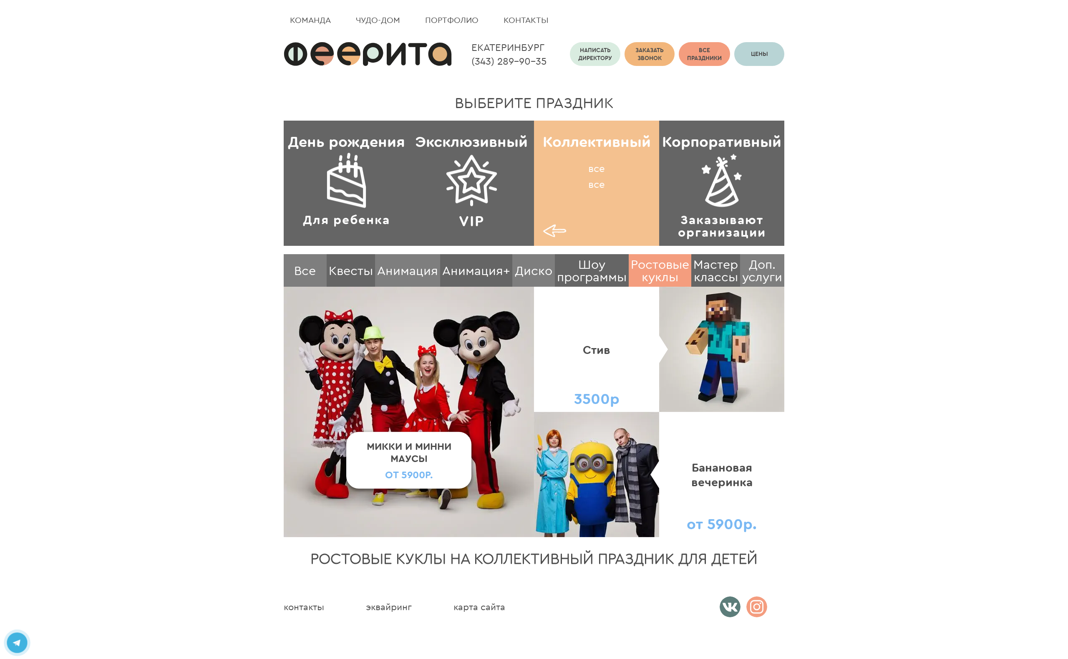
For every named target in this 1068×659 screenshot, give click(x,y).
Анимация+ (476, 270)
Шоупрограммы (592, 270)
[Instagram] (756, 606)
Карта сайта (479, 607)
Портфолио (452, 20)
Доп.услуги (762, 270)
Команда (310, 20)
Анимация (407, 270)
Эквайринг (389, 607)
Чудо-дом (378, 20)
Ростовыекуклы (660, 270)
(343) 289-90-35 (509, 61)
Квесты (351, 270)
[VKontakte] (730, 606)
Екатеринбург (507, 47)
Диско (533, 270)
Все (305, 270)
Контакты (526, 20)
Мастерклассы (715, 270)
